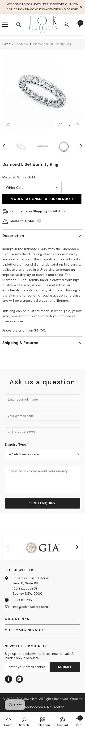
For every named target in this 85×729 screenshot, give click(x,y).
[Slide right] (77, 547)
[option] (42, 89)
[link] (42, 547)
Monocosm (34, 707)
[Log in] (66, 24)
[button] (69, 125)
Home (6, 44)
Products (22, 44)
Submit (65, 667)
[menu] (5, 24)
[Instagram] (19, 679)
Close (81, 7)
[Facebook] (8, 679)
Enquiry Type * (17, 444)
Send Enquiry (42, 503)
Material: (18, 177)
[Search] (18, 24)
